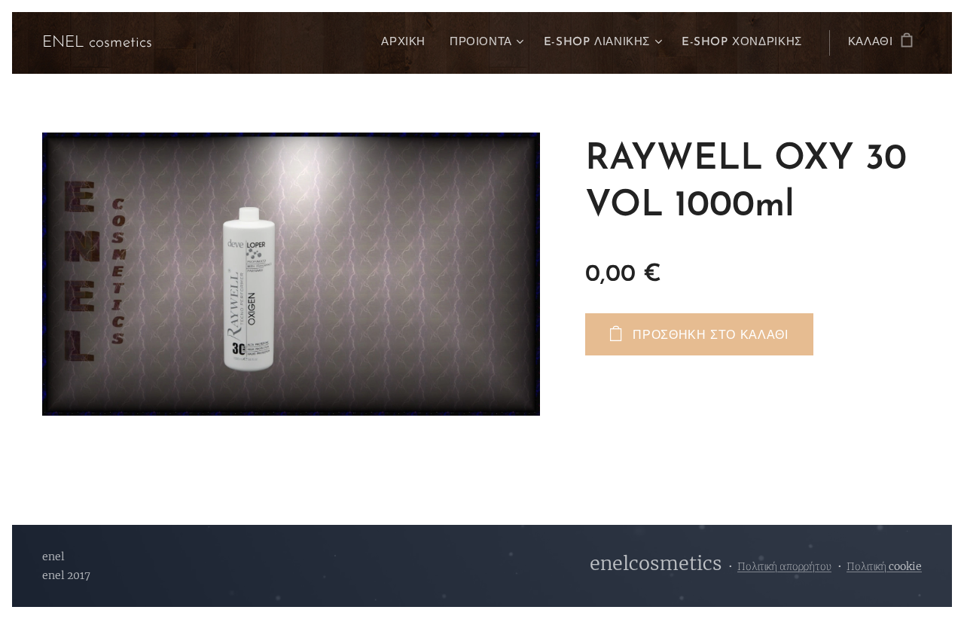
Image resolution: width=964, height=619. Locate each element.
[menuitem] (407, 43)
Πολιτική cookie (884, 566)
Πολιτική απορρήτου (784, 566)
